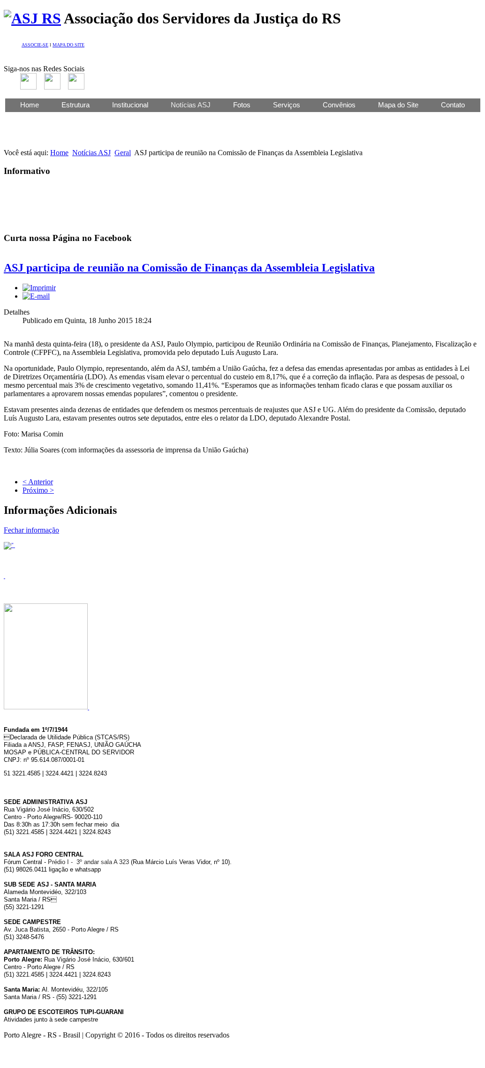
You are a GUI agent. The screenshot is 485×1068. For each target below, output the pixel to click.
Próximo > (38, 490)
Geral (122, 153)
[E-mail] (36, 296)
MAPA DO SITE (68, 44)
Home (29, 105)
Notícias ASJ (91, 153)
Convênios (339, 105)
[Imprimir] (39, 288)
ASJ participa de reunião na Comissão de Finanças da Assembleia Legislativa (189, 268)
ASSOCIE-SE (35, 44)
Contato (453, 105)
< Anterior (38, 482)
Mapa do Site (398, 105)
